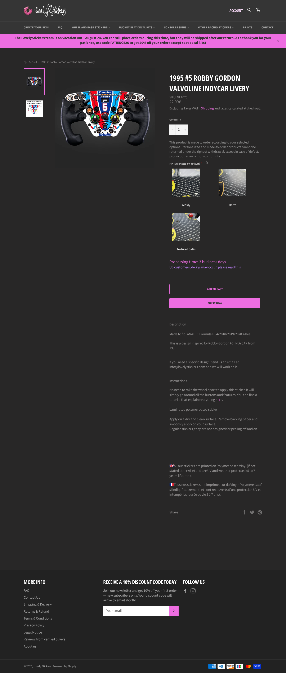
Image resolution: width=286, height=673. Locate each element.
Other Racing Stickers (215, 27)
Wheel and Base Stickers (90, 27)
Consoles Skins (175, 27)
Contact (267, 27)
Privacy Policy (34, 625)
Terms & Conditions (38, 618)
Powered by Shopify (64, 666)
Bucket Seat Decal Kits (136, 27)
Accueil (33, 62)
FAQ (60, 27)
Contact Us (32, 597)
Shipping (207, 108)
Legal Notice (33, 632)
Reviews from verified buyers (44, 639)
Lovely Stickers (42, 666)
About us (30, 646)
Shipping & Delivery (38, 604)
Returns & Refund (36, 611)
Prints (248, 27)
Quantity (175, 120)
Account (236, 10)
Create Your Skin (36, 27)
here (219, 399)
